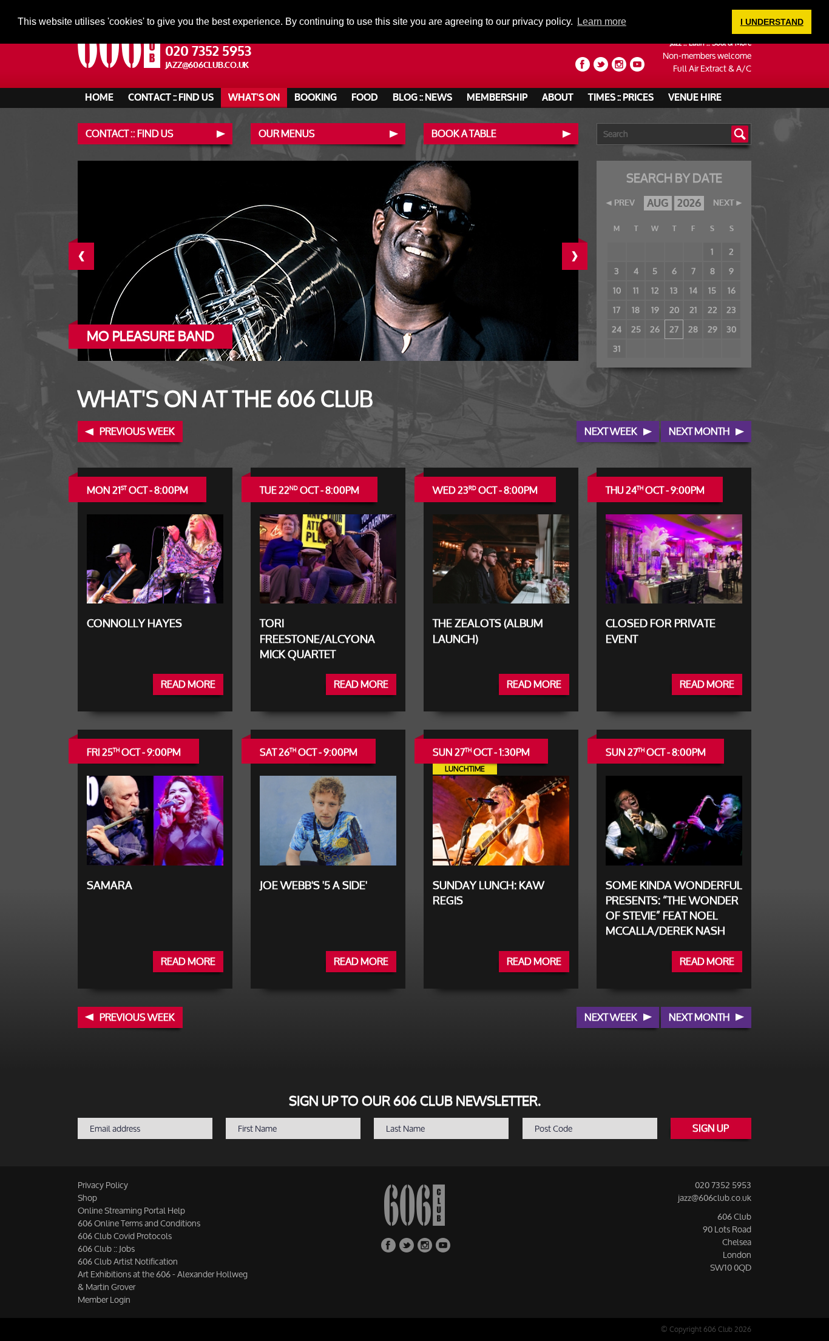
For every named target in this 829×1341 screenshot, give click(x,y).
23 (731, 309)
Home (99, 97)
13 (674, 290)
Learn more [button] (601, 21)
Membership (497, 97)
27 (673, 329)
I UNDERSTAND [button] (772, 22)
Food (364, 97)
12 (655, 290)
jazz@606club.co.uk (207, 65)
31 (617, 348)
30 (731, 329)
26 (655, 329)
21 (693, 309)
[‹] (90, 256)
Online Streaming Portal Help (131, 1210)
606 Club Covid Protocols (125, 1235)
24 (616, 329)
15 (712, 290)
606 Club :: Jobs (106, 1248)
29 (712, 329)
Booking (315, 97)
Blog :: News (422, 97)
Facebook (582, 64)
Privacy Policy (103, 1184)
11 (636, 290)
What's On (254, 97)
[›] (583, 256)
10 (617, 290)
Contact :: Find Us (171, 97)
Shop (87, 1197)
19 (655, 309)
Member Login (104, 1299)
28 (693, 329)
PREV (624, 203)
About (558, 97)
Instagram (619, 64)
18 (636, 309)
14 (693, 290)
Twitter (601, 64)
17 (616, 309)
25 (636, 329)
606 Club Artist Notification (128, 1261)
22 (712, 309)
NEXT (723, 203)
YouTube (637, 64)
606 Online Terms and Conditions (139, 1223)
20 (674, 309)
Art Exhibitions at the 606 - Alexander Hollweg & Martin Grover (163, 1280)
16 (732, 290)
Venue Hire (695, 97)
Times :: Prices (621, 97)
